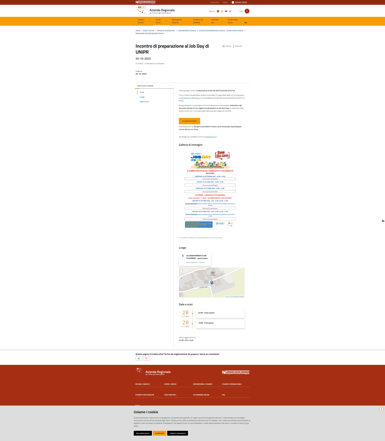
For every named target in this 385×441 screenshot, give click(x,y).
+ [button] (181, 270)
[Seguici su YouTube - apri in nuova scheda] (225, 11)
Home (138, 30)
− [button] (181, 272)
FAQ (223, 395)
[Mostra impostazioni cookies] (383, 220)
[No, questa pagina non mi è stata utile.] (146, 358)
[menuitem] (200, 21)
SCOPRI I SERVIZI (170, 384)
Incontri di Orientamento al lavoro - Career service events (221, 30)
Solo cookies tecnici (142, 433)
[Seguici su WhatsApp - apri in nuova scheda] (221, 11)
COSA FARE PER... (170, 395)
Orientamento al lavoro (187, 30)
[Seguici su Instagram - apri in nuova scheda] (229, 11)
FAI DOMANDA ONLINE (201, 395)
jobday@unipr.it (211, 136)
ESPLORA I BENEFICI (142, 384)
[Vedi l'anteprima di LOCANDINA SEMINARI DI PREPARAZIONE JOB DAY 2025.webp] (210, 192)
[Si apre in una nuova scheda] (236, 372)
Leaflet (226, 297)
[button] (247, 11)
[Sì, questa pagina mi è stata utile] (139, 358)
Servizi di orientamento (166, 30)
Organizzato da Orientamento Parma (150, 33)
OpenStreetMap (234, 297)
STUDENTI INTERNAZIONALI (232, 384)
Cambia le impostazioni (178, 433)
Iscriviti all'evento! (189, 121)
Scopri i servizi (148, 30)
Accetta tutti (159, 433)
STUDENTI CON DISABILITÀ (144, 395)
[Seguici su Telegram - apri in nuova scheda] (217, 11)
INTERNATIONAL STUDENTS (202, 384)
